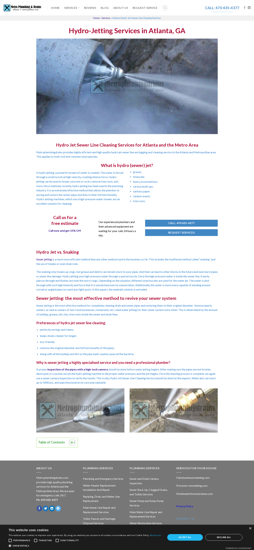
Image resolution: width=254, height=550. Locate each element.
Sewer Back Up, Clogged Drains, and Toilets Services (149, 492)
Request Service (145, 7)
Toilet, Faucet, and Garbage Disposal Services (99, 521)
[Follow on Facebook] (244, 7)
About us (120, 7)
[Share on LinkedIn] (52, 508)
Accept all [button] (185, 537)
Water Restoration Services (146, 523)
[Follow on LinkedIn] (249, 7)
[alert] (127, 537)
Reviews (90, 7)
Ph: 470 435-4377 (47, 499)
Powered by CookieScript (238, 548)
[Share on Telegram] (58, 508)
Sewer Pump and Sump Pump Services (147, 503)
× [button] (250, 528)
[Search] (165, 8)
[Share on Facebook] (39, 508)
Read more (155, 535)
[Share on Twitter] (46, 508)
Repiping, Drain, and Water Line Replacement (101, 499)
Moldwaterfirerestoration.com (194, 493)
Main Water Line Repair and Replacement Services (146, 514)
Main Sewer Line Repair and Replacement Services (99, 510)
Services (70, 7)
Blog (105, 7)
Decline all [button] (224, 537)
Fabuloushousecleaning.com (193, 477)
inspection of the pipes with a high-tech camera (77, 369)
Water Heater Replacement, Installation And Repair (99, 488)
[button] (85, 545)
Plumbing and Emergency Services (103, 478)
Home (55, 7)
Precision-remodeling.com (192, 485)
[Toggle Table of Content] (70, 443)
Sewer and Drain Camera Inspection (144, 481)
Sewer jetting (44, 259)
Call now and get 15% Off (65, 230)
